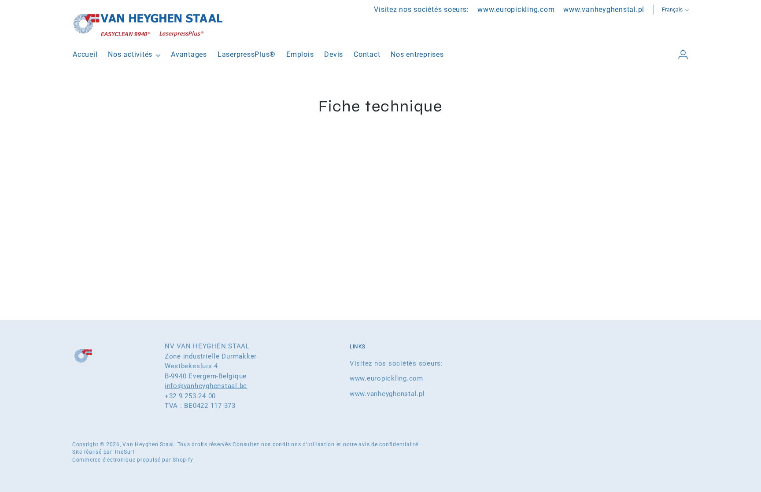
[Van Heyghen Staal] (149, 24)
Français (672, 10)
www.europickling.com (386, 378)
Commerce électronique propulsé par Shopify (132, 460)
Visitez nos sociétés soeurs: (396, 363)
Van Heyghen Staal (148, 444)
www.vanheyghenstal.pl (387, 394)
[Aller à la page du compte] (679, 54)
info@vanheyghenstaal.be (206, 386)
